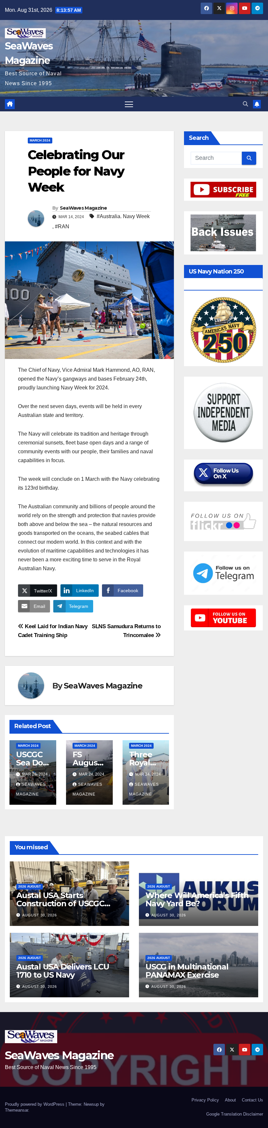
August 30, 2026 (39, 915)
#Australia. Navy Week (123, 216)
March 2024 (40, 140)
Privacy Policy (205, 1100)
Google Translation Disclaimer (234, 1114)
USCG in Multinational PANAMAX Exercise (186, 971)
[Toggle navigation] (129, 104)
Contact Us (252, 1100)
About (230, 1100)
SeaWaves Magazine (83, 208)
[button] (245, 104)
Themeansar (16, 1110)
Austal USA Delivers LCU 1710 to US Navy (62, 971)
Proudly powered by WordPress (35, 1104)
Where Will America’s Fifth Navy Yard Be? (197, 899)
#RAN (62, 226)
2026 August (29, 886)
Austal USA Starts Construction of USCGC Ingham (60, 903)
